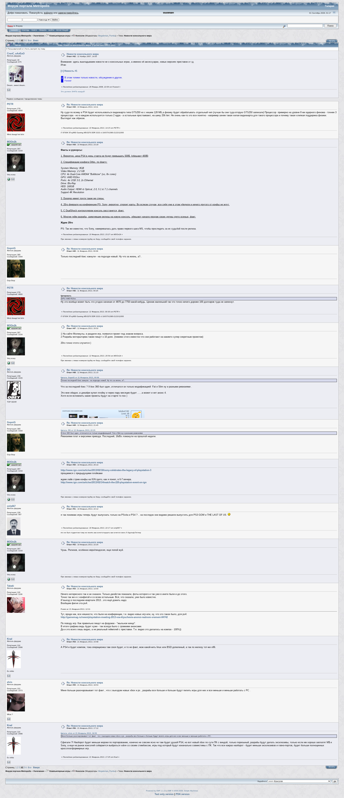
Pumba (112, 36)
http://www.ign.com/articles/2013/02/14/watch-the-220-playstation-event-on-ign (104, 482)
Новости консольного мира (138, 36)
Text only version (164, 794)
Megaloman (103, 36)
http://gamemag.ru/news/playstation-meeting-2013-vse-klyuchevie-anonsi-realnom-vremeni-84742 (114, 617)
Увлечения (38, 36)
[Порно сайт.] (9, 180)
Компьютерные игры (59, 36)
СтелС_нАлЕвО (16, 53)
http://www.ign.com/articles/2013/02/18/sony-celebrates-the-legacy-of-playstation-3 (106, 470)
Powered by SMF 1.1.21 (156, 791)
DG (8, 369)
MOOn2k (11, 141)
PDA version (183, 794)
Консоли (79, 36)
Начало (14, 30)
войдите (48, 12)
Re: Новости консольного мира (85, 104)
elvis (9, 682)
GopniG (11, 248)
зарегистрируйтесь (68, 12)
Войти (51, 30)
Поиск (34, 30)
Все (30, 40)
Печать (332, 41)
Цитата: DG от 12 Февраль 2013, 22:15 (78, 430)
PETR (10, 104)
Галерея (329, 6)
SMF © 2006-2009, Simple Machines (183, 791)
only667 (11, 506)
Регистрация (62, 30)
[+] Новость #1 (69, 71)
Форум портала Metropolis (18, 36)
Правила (42, 30)
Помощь (25, 30)
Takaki (10, 585)
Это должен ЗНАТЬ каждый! (73, 92)
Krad (9, 639)
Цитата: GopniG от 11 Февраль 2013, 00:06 (80, 377)
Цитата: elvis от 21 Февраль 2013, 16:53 (79, 733)
